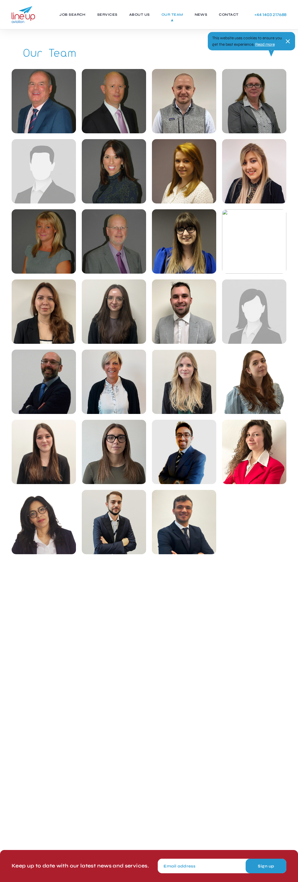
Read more (265, 44)
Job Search (72, 15)
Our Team (172, 15)
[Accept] (287, 41)
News (201, 15)
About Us (139, 15)
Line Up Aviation (23, 14)
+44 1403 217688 (270, 14)
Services (107, 15)
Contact (228, 15)
